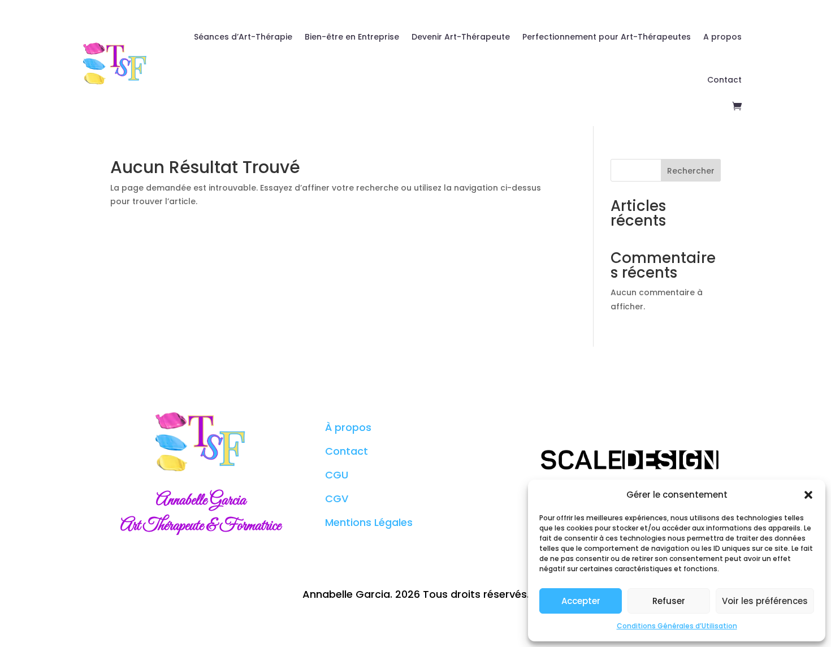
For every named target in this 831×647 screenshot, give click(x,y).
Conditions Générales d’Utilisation (677, 626)
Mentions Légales (369, 522)
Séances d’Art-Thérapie (243, 36)
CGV (336, 498)
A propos (722, 36)
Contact (724, 79)
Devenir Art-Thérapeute (461, 36)
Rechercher (691, 170)
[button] (808, 495)
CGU (336, 475)
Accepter (580, 601)
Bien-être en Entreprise (352, 36)
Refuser (668, 601)
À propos (348, 427)
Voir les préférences (765, 601)
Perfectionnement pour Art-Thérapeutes (606, 36)
